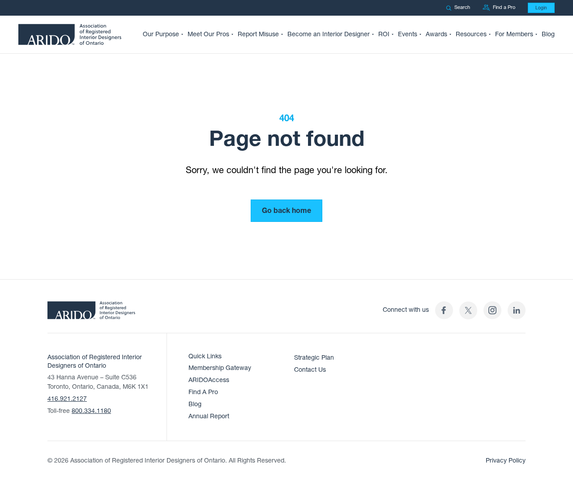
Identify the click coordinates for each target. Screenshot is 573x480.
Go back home (286, 210)
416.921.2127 (67, 399)
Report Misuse (258, 34)
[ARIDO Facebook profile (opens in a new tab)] (444, 310)
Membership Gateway (219, 368)
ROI (383, 34)
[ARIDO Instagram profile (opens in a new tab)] (492, 310)
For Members (514, 34)
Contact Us (310, 370)
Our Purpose (161, 34)
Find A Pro (203, 392)
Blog (548, 34)
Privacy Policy (506, 460)
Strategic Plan (314, 357)
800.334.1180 (91, 411)
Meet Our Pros (208, 34)
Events (407, 34)
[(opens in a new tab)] (468, 310)
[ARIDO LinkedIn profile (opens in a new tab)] (517, 310)
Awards (436, 34)
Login (541, 8)
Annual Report (208, 416)
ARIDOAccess (208, 380)
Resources (471, 34)
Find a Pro (504, 7)
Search (462, 7)
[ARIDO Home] (91, 313)
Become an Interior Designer (328, 34)
